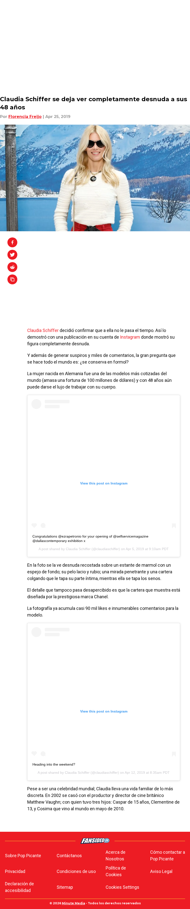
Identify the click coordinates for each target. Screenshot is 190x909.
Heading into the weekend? (53, 764)
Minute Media (73, 903)
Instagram (130, 337)
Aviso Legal (161, 871)
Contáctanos (69, 855)
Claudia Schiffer (43, 330)
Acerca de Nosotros (115, 855)
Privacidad (15, 871)
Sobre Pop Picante (23, 855)
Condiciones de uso (76, 871)
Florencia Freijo (25, 116)
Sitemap (65, 887)
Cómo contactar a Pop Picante (167, 855)
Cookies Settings (122, 887)
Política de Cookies (116, 871)
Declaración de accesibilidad (19, 887)
